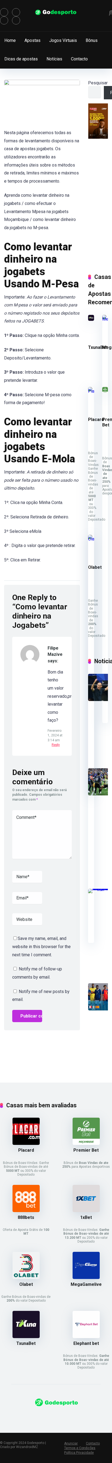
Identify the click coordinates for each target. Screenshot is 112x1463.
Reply (56, 745)
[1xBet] (86, 1210)
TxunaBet (97, 347)
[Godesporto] (56, 12)
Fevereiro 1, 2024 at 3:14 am (55, 735)
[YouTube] (4, 20)
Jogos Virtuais (63, 40)
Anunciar (71, 1443)
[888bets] (26, 1210)
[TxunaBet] (91, 319)
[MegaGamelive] (105, 319)
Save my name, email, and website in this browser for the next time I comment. (41, 946)
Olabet (95, 567)
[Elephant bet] (86, 1336)
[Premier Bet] (105, 391)
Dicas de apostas (21, 59)
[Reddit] (16, 20)
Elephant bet (86, 1343)
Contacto (79, 59)
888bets (26, 1217)
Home (10, 40)
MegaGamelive (86, 1284)
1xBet (86, 1217)
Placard (96, 419)
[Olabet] (91, 539)
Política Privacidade (79, 1453)
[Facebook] (4, 12)
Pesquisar (98, 82)
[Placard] (91, 391)
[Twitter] (16, 12)
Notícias (54, 59)
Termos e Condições (79, 1448)
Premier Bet (86, 1150)
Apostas (32, 40)
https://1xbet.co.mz (18, 1417)
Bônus (92, 40)
